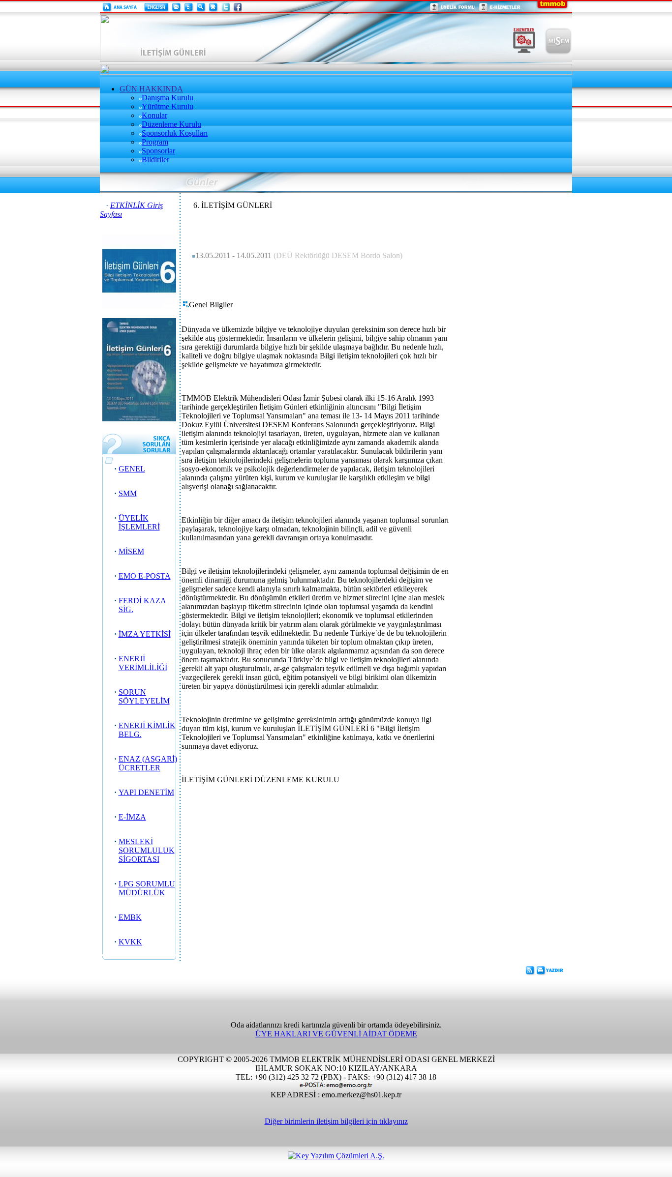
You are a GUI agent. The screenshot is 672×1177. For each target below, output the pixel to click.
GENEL (132, 469)
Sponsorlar (158, 151)
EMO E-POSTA (145, 576)
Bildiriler (155, 159)
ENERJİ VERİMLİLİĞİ (143, 663)
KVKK (130, 942)
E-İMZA (132, 817)
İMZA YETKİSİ (145, 634)
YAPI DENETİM (146, 792)
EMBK (130, 917)
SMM (128, 493)
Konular (154, 115)
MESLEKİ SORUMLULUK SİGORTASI (147, 850)
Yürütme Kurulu (167, 106)
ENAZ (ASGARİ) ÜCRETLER (148, 763)
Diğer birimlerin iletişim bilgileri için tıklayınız (336, 1121)
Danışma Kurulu (167, 97)
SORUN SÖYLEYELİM (144, 696)
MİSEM (131, 551)
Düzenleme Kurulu (171, 124)
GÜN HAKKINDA (151, 89)
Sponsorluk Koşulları (175, 133)
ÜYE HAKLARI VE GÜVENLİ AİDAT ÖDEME (336, 1034)
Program (155, 142)
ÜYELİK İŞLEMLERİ (139, 522)
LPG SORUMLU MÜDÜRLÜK (147, 888)
